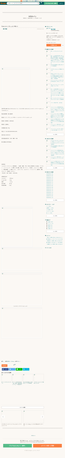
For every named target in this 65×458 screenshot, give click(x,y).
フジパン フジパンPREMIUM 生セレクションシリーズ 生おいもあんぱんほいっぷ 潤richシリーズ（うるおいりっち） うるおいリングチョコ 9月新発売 (57, 109)
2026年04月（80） (50, 180)
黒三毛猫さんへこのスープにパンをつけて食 (54, 239)
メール (27, 369)
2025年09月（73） (50, 192)
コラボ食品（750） (50, 209)
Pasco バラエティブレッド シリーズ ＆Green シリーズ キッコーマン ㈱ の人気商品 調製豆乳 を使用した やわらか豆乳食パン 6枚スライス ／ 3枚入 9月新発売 (57, 76)
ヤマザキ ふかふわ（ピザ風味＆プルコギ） (57, 70)
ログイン (61, 3)
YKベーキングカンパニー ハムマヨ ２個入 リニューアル (57, 85)
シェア (6, 369)
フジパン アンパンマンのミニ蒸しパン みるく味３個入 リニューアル (57, 129)
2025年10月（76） (50, 190)
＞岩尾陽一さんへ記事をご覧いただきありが (54, 244)
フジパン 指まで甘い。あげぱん (56, 102)
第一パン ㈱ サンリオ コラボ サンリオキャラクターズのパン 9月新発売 (57, 99)
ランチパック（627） (50, 211)
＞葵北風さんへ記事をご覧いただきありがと (54, 240)
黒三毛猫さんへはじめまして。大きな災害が (54, 242)
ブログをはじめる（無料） (51, 3)
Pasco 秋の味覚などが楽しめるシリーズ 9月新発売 (57, 65)
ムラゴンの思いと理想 (47, 445)
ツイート (13, 369)
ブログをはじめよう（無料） (17, 445)
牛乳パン (18, 361)
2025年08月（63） (50, 194)
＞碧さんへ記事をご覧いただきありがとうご (54, 237)
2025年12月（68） (50, 187)
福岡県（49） (50, 226)
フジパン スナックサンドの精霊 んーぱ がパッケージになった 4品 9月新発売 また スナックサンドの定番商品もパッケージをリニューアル (57, 115)
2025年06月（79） (50, 197)
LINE (20, 369)
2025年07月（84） (50, 195)
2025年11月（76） (50, 189)
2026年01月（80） (50, 185)
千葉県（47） (50, 228)
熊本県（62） (50, 225)
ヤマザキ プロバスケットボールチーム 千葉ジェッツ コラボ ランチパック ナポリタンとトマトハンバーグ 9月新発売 (57, 142)
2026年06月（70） (50, 177)
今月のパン (33, 16)
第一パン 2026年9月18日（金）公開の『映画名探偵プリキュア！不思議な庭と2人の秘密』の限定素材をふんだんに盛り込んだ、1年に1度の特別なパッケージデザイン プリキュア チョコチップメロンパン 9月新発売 (57, 59)
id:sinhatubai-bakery (55, 30)
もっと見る (55, 134)
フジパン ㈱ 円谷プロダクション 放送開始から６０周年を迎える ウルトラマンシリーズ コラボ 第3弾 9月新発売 (57, 121)
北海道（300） (50, 221)
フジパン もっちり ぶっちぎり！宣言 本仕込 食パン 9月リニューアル (57, 81)
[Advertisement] (23, 40)
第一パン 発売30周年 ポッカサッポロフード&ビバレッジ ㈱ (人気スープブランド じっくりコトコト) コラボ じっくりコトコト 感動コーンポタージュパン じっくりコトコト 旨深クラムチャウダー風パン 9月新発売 (57, 93)
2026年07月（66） (50, 175)
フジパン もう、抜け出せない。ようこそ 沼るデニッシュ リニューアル (57, 125)
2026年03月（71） (50, 182)
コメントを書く (23, 407)
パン (4, 361)
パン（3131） (49, 206)
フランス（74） (51, 223)
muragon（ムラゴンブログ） (34, 450)
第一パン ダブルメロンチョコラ (56, 51)
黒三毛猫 (53, 29)
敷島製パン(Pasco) (11, 361)
